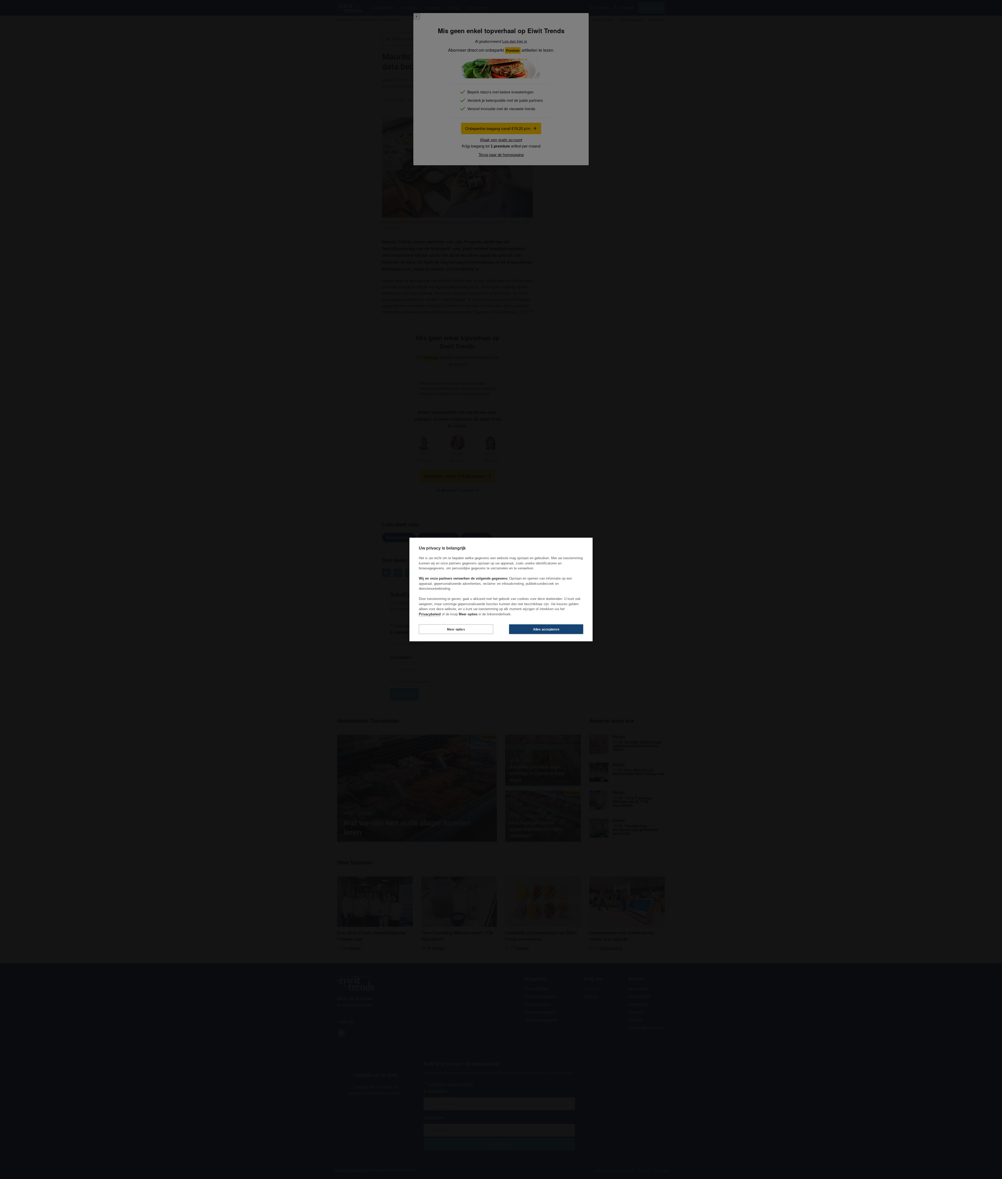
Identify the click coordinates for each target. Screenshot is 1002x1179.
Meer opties (456, 629)
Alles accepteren (546, 629)
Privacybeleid (430, 614)
